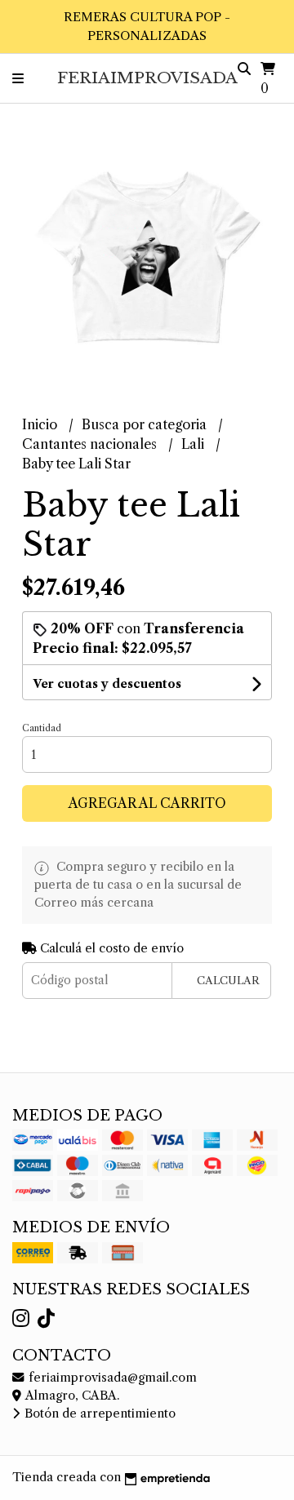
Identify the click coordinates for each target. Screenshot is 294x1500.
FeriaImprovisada (147, 77)
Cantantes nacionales (91, 444)
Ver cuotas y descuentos (107, 684)
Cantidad (41, 728)
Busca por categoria (146, 424)
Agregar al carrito (147, 803)
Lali (194, 444)
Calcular (228, 980)
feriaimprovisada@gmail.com (111, 1377)
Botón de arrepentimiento (98, 1413)
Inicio (41, 424)
